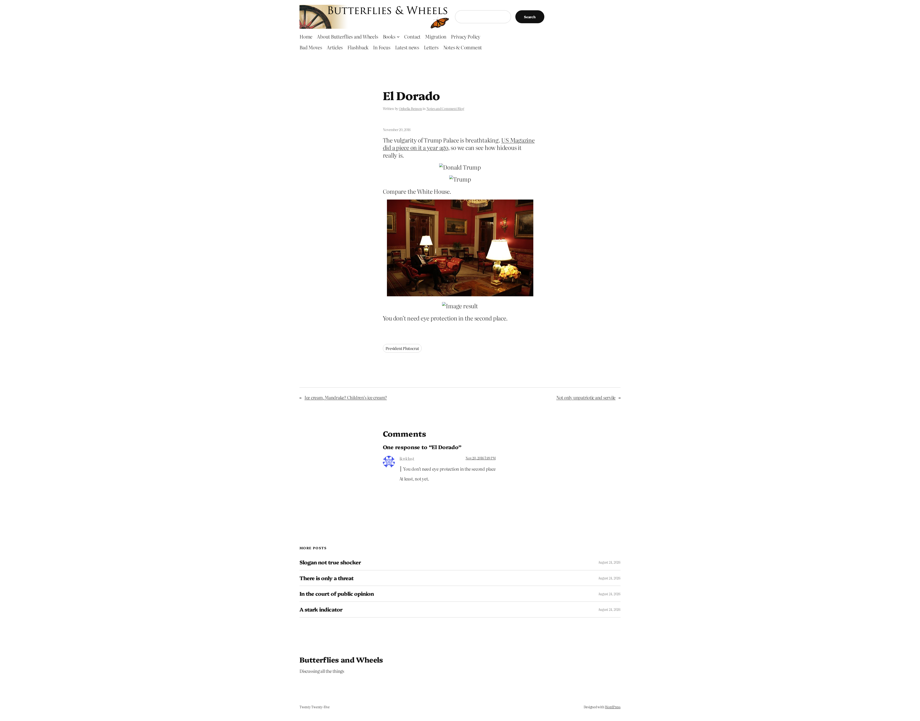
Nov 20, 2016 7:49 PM (480, 458)
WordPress (613, 706)
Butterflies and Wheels (341, 659)
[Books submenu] (398, 36)
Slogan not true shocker (330, 562)
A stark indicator (320, 609)
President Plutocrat (402, 348)
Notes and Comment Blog (445, 108)
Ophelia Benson (410, 108)
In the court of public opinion (336, 594)
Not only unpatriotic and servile (585, 397)
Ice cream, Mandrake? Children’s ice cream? (346, 397)
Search (530, 16)
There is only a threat (326, 578)
